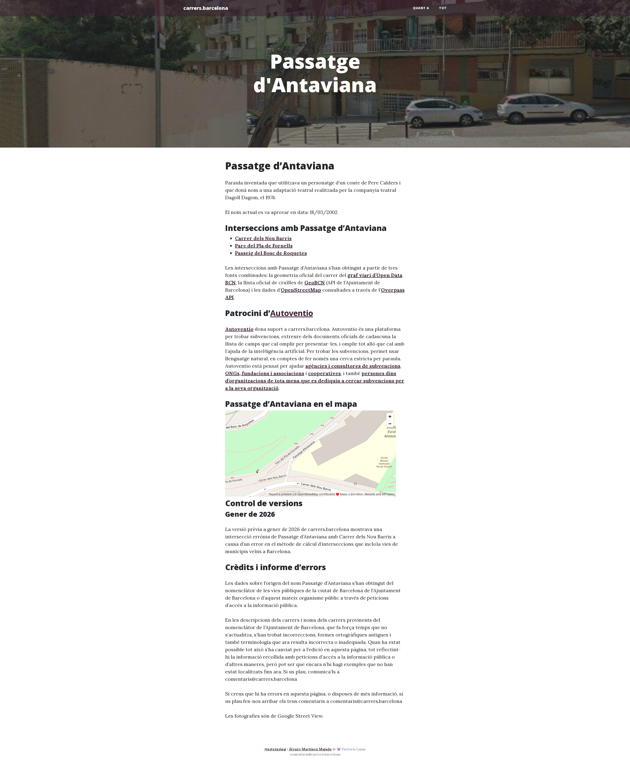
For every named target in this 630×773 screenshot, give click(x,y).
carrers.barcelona (205, 8)
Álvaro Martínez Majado (310, 749)
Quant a (421, 8)
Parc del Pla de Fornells (264, 246)
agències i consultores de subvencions (352, 366)
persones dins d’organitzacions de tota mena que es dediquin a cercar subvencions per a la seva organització (314, 380)
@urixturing (275, 749)
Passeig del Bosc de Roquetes (271, 253)
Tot (443, 8)
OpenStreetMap (301, 290)
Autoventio (291, 313)
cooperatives (324, 373)
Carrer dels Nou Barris (263, 238)
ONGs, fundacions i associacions (264, 373)
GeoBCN (314, 282)
